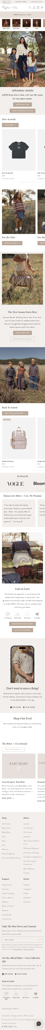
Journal (26, 824)
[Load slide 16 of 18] (39, 529)
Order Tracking (8, 893)
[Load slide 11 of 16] (35, 182)
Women (5, 849)
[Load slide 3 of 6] (38, 249)
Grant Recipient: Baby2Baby (13, 782)
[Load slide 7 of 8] (41, 470)
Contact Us (6, 919)
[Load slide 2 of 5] (38, 490)
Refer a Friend (7, 906)
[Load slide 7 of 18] (26, 529)
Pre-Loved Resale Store (11, 858)
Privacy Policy (17, 949)
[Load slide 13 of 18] (35, 529)
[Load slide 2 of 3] (41, 807)
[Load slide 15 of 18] (38, 529)
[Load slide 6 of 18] (25, 529)
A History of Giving (31, 852)
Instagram (27, 889)
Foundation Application (33, 857)
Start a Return (7, 897)
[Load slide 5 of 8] (38, 470)
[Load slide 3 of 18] (20, 529)
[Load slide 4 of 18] (21, 529)
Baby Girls (6, 28)
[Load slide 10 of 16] (33, 182)
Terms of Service (29, 949)
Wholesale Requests (31, 848)
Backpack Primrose (8, 461)
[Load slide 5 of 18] (23, 529)
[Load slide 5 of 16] (26, 182)
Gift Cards (6, 824)
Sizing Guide (7, 915)
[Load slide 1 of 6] (35, 249)
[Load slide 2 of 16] (21, 182)
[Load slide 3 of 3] (43, 807)
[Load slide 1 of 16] (20, 182)
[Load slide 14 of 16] (39, 182)
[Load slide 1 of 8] (32, 470)
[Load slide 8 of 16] (31, 182)
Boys (37, 28)
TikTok (26, 893)
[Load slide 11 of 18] (32, 529)
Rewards (5, 910)
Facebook (27, 897)
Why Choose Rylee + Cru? (32, 842)
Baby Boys (16, 28)
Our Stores (28, 832)
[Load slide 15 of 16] (41, 182)
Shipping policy (30, 1019)
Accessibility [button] (6, 1015)
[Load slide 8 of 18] (27, 529)
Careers (27, 873)
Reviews (27, 885)
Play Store (30, 707)
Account (5, 889)
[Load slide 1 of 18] (17, 529)
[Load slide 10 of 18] (31, 529)
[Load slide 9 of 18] (29, 529)
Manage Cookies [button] (17, 1015)
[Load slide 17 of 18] (41, 529)
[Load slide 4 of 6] (39, 249)
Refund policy (29, 1015)
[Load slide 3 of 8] (35, 470)
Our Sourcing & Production (30, 862)
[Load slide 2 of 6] (37, 249)
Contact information (9, 1023)
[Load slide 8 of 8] (43, 470)
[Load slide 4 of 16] (25, 182)
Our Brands (28, 828)
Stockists (27, 836)
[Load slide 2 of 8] (33, 470)
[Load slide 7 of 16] (29, 182)
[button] (42, 7)
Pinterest (27, 902)
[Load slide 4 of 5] (41, 490)
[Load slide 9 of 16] (32, 182)
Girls (26, 28)
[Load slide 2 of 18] (19, 529)
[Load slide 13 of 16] (38, 182)
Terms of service (18, 1019)
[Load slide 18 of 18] (43, 529)
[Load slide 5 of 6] (41, 249)
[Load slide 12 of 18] (33, 529)
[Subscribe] (39, 940)
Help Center (7, 885)
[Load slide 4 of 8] (37, 470)
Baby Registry (29, 869)
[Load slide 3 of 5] (39, 490)
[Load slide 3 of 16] (23, 182)
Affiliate (5, 902)
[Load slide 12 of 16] (37, 182)
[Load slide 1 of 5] (37, 490)
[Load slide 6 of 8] (39, 470)
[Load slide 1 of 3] (39, 807)
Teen (4, 845)
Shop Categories (8, 853)
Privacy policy (7, 1019)
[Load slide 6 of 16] (27, 182)
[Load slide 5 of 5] (43, 490)
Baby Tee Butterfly (7, 173)
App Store (17, 707)
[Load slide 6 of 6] (43, 249)
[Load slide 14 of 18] (37, 529)
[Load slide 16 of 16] (43, 182)
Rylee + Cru (13, 1026)
